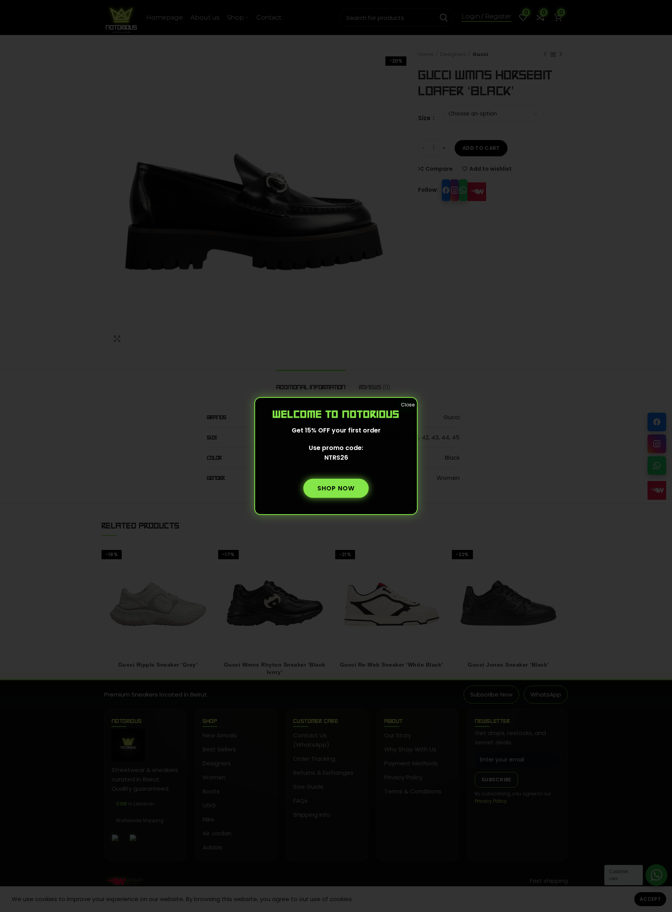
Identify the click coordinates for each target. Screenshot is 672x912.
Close (408, 404)
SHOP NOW (336, 488)
